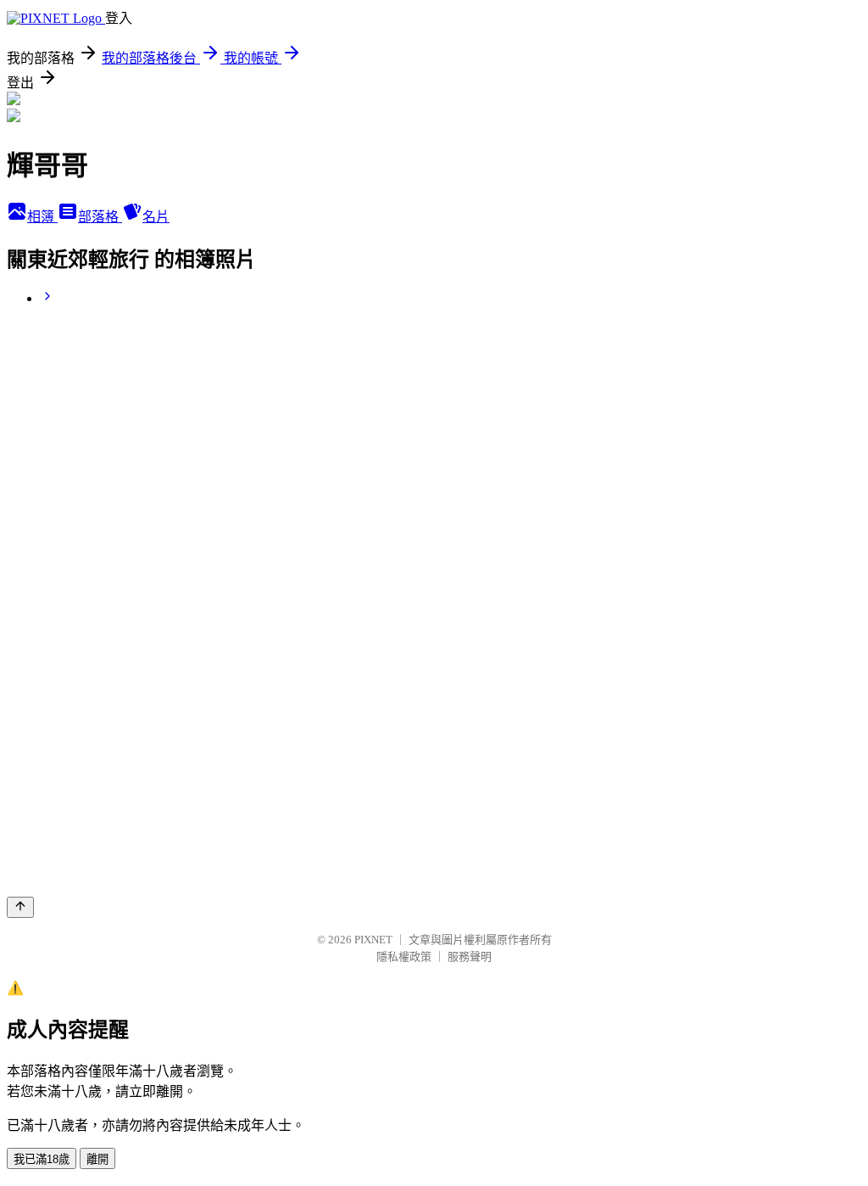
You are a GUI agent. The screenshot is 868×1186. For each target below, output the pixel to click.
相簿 (42, 217)
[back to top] (20, 907)
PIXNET (373, 939)
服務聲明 (470, 956)
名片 (156, 217)
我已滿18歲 (42, 1159)
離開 (97, 1159)
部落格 (100, 217)
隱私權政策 (403, 956)
